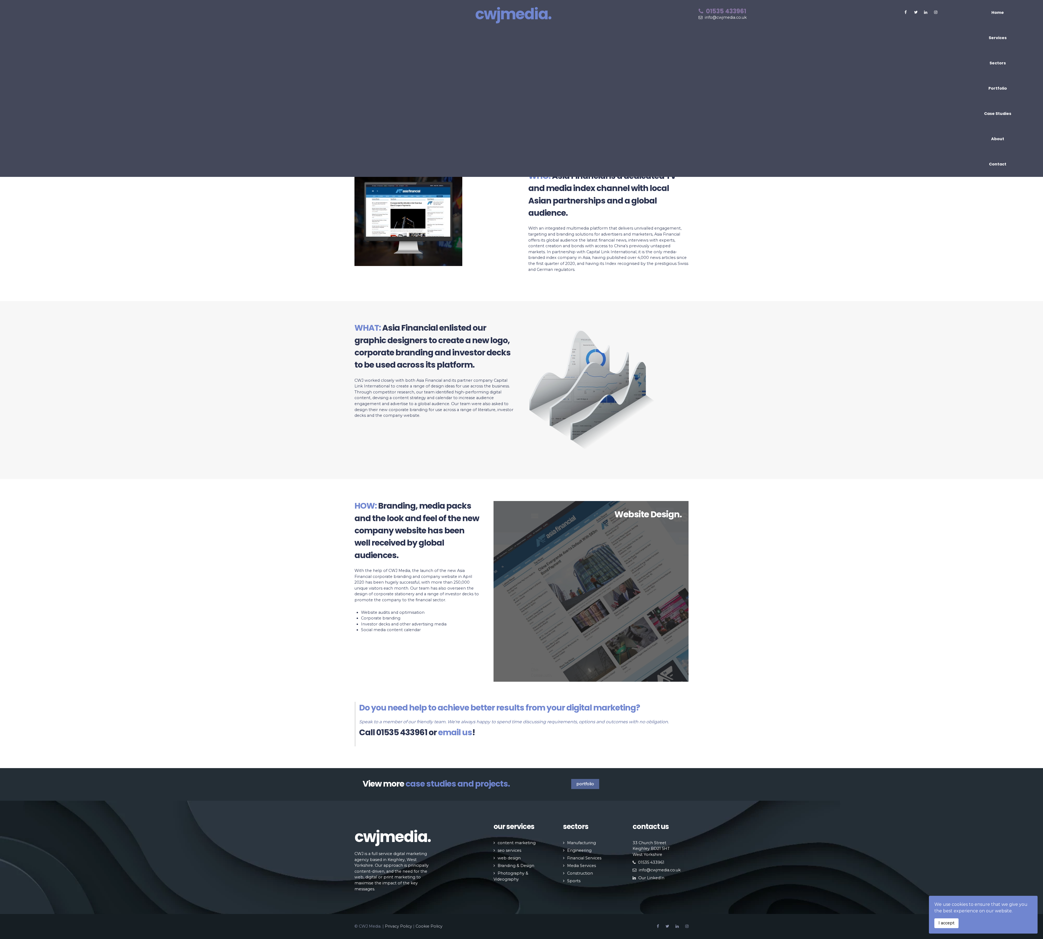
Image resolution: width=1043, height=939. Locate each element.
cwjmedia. (513, 14)
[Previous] (504, 591)
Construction (580, 873)
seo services (509, 850)
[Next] (677, 591)
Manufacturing (581, 842)
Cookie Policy (429, 926)
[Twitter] (916, 12)
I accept (946, 923)
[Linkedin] (677, 926)
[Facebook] (905, 12)
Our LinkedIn (651, 877)
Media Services (581, 865)
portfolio (585, 783)
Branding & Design (516, 865)
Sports (573, 880)
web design (509, 858)
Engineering (579, 850)
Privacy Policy (398, 926)
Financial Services (584, 858)
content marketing (517, 842)
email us (455, 732)
